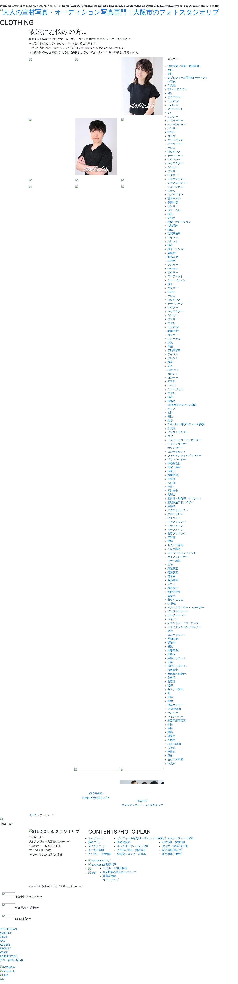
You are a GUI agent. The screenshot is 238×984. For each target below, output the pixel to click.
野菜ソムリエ (175, 599)
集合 (170, 420)
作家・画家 (174, 467)
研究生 (171, 217)
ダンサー (173, 128)
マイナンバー (175, 716)
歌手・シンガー (177, 249)
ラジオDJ (173, 101)
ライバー (173, 619)
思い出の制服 (175, 759)
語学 (170, 701)
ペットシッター (177, 459)
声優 (170, 346)
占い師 (171, 482)
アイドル (173, 237)
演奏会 (171, 401)
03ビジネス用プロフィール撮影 (186, 424)
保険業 (171, 642)
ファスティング (177, 521)
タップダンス (175, 140)
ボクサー (173, 175)
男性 (170, 73)
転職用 (171, 739)
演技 (170, 214)
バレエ (171, 147)
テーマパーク (175, 155)
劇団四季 (173, 202)
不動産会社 (174, 463)
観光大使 (173, 256)
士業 (170, 486)
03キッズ (173, 369)
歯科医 (171, 478)
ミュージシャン (177, 124)
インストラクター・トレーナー (186, 607)
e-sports (173, 268)
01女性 (172, 85)
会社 (170, 630)
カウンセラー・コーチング (183, 623)
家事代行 (173, 588)
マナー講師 (174, 560)
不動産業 (173, 638)
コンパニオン (175, 194)
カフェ (171, 584)
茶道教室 (173, 568)
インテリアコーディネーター (184, 440)
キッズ (171, 408)
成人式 (171, 763)
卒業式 (171, 751)
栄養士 (171, 595)
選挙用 (171, 576)
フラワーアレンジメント (182, 552)
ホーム (33, 815)
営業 (170, 646)
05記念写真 (174, 743)
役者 (170, 245)
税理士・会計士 (177, 665)
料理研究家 (174, 591)
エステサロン (175, 514)
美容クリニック (177, 533)
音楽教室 (173, 572)
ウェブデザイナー (178, 443)
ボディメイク (175, 525)
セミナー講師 (175, 545)
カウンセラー (175, 447)
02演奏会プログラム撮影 (182, 404)
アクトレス (174, 159)
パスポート (174, 712)
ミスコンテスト (177, 179)
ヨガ (170, 436)
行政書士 (173, 669)
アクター (173, 307)
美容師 (171, 537)
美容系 (171, 506)
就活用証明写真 (177, 720)
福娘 (170, 229)
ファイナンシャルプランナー (184, 455)
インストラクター (178, 432)
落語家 (171, 253)
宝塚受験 (173, 225)
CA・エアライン (177, 89)
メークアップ (175, 529)
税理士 (171, 494)
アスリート (174, 264)
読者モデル (174, 198)
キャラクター (175, 163)
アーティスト (175, 108)
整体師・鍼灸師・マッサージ (184, 498)
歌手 (170, 284)
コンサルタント (177, 451)
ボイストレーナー (178, 556)
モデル (171, 190)
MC (170, 93)
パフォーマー (175, 120)
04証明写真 (174, 708)
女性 (170, 69)
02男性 (172, 260)
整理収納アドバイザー (180, 502)
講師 (170, 541)
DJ (169, 112)
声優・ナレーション (179, 221)
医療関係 (173, 475)
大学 (170, 564)
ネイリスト (174, 517)
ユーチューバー (177, 615)
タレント (173, 241)
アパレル (173, 104)
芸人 (170, 365)
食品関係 (173, 580)
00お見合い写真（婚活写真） (185, 66)
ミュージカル (175, 186)
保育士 (171, 471)
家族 (170, 755)
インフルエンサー (178, 611)
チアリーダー (175, 143)
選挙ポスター (175, 704)
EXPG (171, 132)
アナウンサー (175, 97)
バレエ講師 (174, 549)
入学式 (171, 747)
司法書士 (173, 490)
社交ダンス (174, 151)
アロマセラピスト (178, 510)
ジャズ (171, 136)
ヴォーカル (174, 210)
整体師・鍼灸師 (177, 673)
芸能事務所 (174, 233)
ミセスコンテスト (178, 182)
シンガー (173, 116)
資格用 (171, 736)
